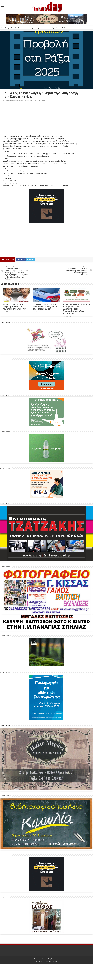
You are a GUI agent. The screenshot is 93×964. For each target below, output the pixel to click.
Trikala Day (53, 961)
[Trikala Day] (46, 6)
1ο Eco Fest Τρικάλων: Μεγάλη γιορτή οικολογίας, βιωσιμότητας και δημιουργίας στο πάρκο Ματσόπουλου (76, 308)
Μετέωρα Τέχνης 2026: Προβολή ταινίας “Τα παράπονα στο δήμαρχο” (14, 306)
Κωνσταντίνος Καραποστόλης (14, 100)
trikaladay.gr (4, 28)
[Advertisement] (46, 119)
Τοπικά (13, 28)
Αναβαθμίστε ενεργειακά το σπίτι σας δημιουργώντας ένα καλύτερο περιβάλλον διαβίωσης (77, 271)
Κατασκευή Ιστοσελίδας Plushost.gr (46, 959)
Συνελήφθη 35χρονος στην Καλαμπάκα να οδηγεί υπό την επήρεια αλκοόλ (45, 306)
